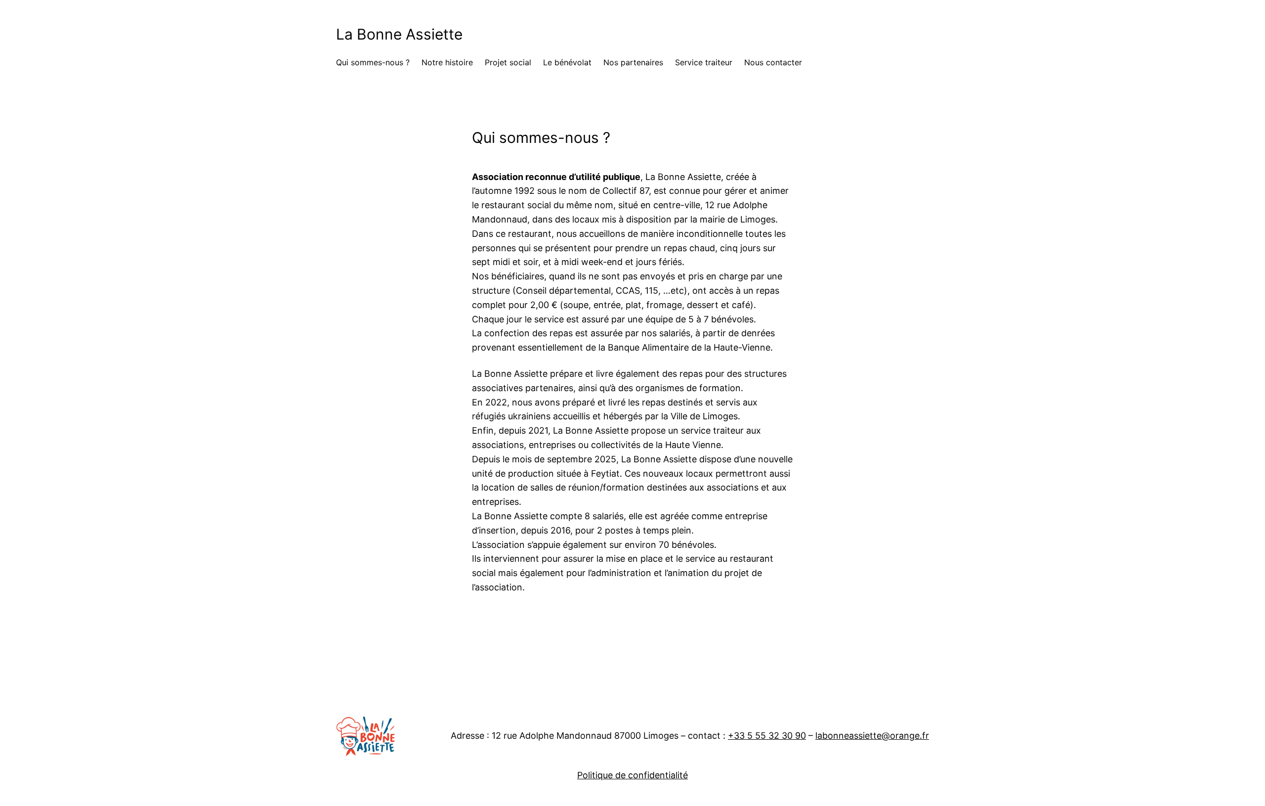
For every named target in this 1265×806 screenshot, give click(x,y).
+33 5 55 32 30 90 (767, 735)
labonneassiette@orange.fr (872, 735)
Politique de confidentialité (632, 775)
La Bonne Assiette (399, 34)
